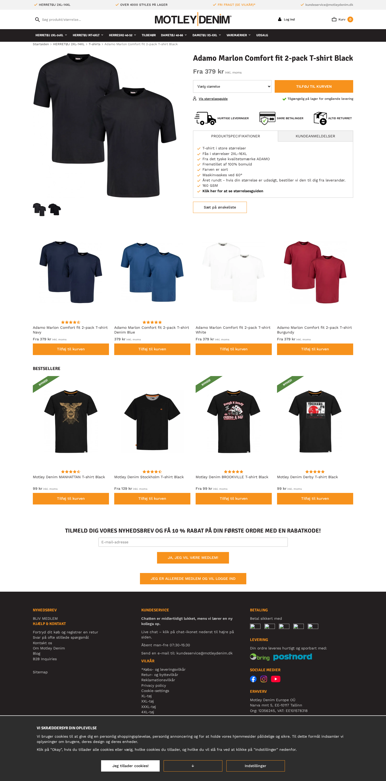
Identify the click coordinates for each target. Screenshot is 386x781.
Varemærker (237, 35)
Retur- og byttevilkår (159, 675)
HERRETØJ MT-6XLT (86, 35)
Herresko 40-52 (120, 35)
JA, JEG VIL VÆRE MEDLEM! (193, 557)
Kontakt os (42, 643)
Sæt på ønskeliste (220, 207)
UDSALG (262, 35)
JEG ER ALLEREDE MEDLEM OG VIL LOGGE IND (193, 578)
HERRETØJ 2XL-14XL (49, 35)
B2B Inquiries (45, 659)
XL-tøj (146, 696)
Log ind (289, 19)
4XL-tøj (147, 712)
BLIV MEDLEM (45, 618)
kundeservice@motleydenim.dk (329, 5)
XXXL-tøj (148, 707)
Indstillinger (255, 766)
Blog (36, 653)
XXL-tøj (147, 701)
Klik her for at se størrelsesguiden (232, 191)
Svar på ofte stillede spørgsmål (61, 637)
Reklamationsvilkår (158, 680)
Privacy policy (153, 685)
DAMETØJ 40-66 (172, 35)
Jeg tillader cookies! (130, 766)
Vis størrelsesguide (213, 99)
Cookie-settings (155, 691)
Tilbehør (149, 35)
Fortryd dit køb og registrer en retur (65, 632)
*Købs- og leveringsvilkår (163, 669)
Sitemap (40, 672)
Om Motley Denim (49, 648)
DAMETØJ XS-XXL (204, 35)
